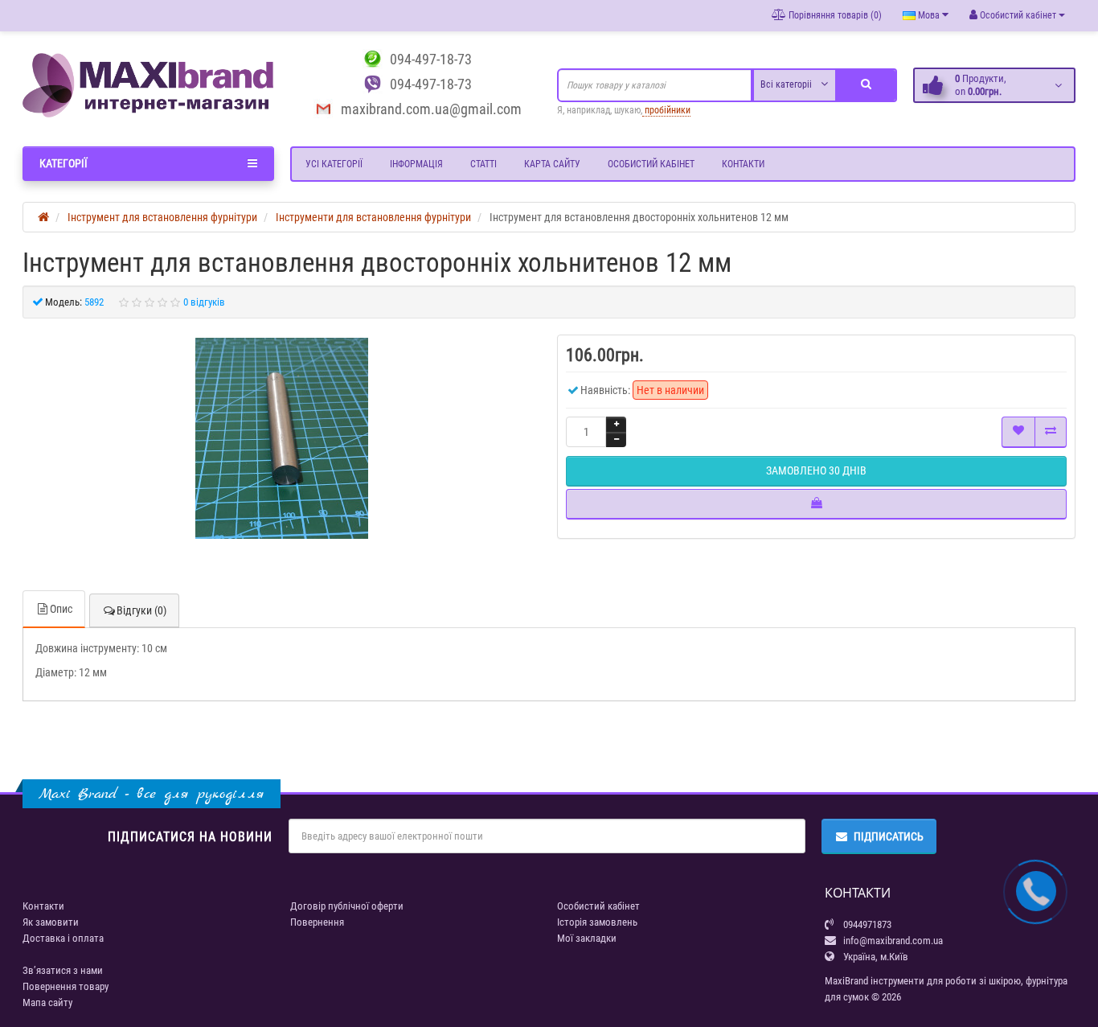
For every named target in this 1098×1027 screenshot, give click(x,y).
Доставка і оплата (63, 938)
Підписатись (889, 836)
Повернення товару (66, 986)
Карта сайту (552, 164)
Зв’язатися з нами (63, 970)
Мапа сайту (47, 1002)
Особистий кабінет (651, 164)
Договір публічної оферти (347, 906)
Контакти (743, 164)
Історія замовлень (597, 922)
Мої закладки (587, 938)
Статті (483, 164)
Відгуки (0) (141, 610)
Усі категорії (334, 164)
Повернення (317, 922)
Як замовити (51, 922)
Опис (61, 608)
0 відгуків (204, 302)
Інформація (416, 164)
